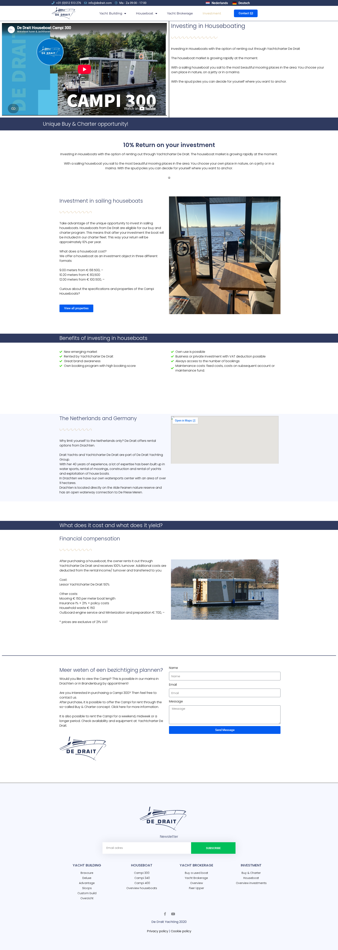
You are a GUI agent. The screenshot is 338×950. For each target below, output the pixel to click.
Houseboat (144, 13)
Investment (212, 13)
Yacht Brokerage (180, 13)
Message (176, 701)
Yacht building (110, 13)
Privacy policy (157, 931)
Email (173, 684)
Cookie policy (181, 931)
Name (173, 668)
